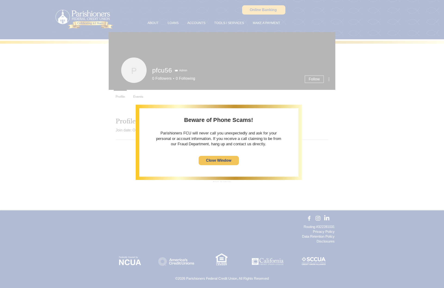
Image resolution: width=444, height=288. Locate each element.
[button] (219, 160)
